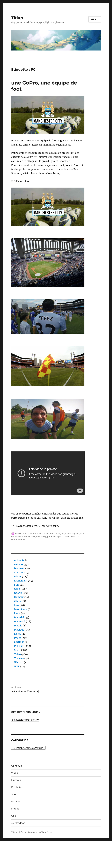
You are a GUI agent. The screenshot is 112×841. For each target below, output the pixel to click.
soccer (66, 536)
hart (82, 533)
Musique (19, 629)
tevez (72, 536)
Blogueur (19, 568)
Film (16, 584)
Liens (17, 613)
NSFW (17, 633)
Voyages (19, 658)
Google (18, 592)
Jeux (16, 605)
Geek (17, 588)
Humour (19, 597)
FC (63, 533)
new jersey (41, 536)
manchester (17, 536)
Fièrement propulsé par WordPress (35, 832)
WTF (17, 666)
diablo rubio (21, 533)
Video (52, 533)
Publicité (19, 646)
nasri (33, 536)
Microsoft (19, 621)
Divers (17, 576)
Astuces (18, 564)
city (59, 533)
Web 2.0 (18, 662)
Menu (95, 19)
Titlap (17, 17)
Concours (19, 572)
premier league (54, 536)
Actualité (19, 560)
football (69, 533)
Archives (16, 687)
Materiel (19, 617)
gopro (76, 533)
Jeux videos (20, 609)
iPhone (18, 601)
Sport (46, 533)
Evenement (20, 580)
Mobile (18, 625)
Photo (17, 637)
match (27, 536)
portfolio (19, 641)
